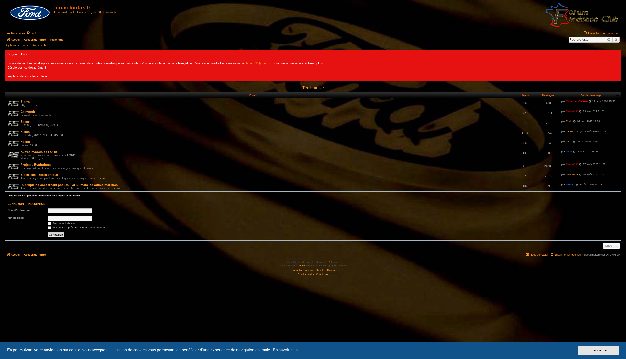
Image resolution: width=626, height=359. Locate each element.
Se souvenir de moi (63, 223)
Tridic (569, 121)
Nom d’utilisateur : (20, 210)
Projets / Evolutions (36, 165)
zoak (569, 151)
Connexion (16, 203)
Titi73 (569, 141)
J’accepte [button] (599, 350)
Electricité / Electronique (39, 175)
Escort (25, 122)
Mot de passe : (17, 217)
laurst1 (570, 184)
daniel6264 (572, 131)
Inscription (36, 203)
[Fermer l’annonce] (617, 53)
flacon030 (572, 111)
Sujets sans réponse (17, 45)
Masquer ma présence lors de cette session (78, 227)
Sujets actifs (39, 45)
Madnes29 (572, 174)
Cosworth (28, 112)
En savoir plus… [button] (287, 350)
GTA (327, 262)
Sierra (25, 102)
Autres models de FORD (39, 152)
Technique (313, 87)
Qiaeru (331, 270)
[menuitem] (31, 33)
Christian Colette (577, 101)
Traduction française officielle (307, 270)
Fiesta (25, 132)
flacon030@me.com (259, 63)
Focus (25, 142)
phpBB (302, 265)
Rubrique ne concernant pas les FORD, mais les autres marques (69, 185)
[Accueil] (30, 13)
